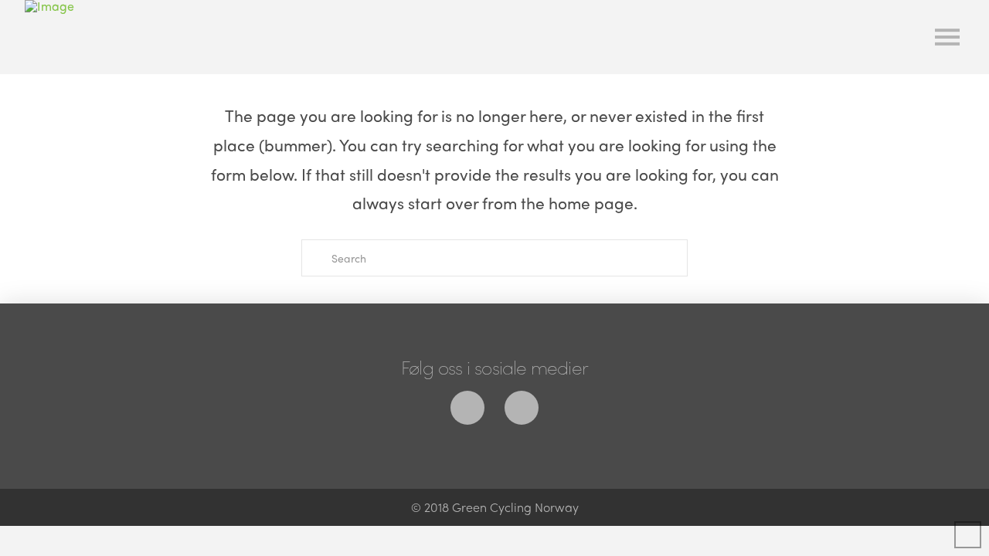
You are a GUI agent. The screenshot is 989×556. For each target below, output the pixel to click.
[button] (947, 37)
